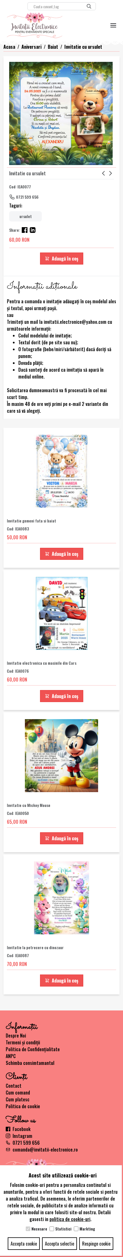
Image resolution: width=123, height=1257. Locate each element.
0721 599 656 (27, 197)
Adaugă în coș (65, 258)
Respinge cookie (96, 1243)
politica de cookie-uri (69, 1219)
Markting (87, 1229)
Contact (13, 1085)
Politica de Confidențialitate (33, 1049)
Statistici (63, 1229)
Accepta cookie (24, 1243)
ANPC (11, 1056)
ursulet (25, 216)
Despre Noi (16, 1035)
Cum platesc (17, 1099)
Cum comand (18, 1092)
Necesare (39, 1229)
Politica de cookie (23, 1106)
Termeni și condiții (23, 1042)
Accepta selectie (59, 1243)
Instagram (22, 1135)
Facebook (22, 1129)
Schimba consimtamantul (30, 1062)
